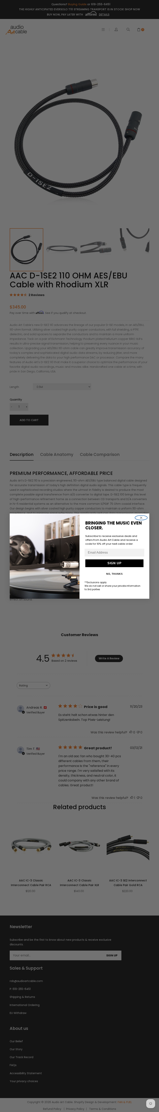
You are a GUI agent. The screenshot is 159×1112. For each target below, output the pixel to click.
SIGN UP (114, 563)
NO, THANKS (114, 574)
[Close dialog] (141, 517)
